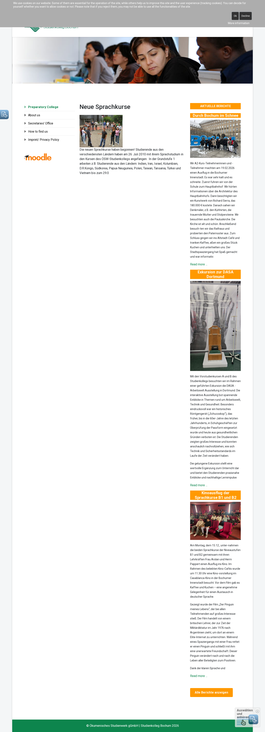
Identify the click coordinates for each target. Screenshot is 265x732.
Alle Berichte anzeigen (211, 692)
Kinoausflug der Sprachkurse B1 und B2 (215, 495)
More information (238, 23)
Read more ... (198, 264)
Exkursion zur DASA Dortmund (215, 274)
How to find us (37, 131)
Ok (235, 16)
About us (33, 115)
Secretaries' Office (40, 123)
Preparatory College (42, 107)
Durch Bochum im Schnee (215, 115)
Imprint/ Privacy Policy (43, 140)
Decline (246, 16)
